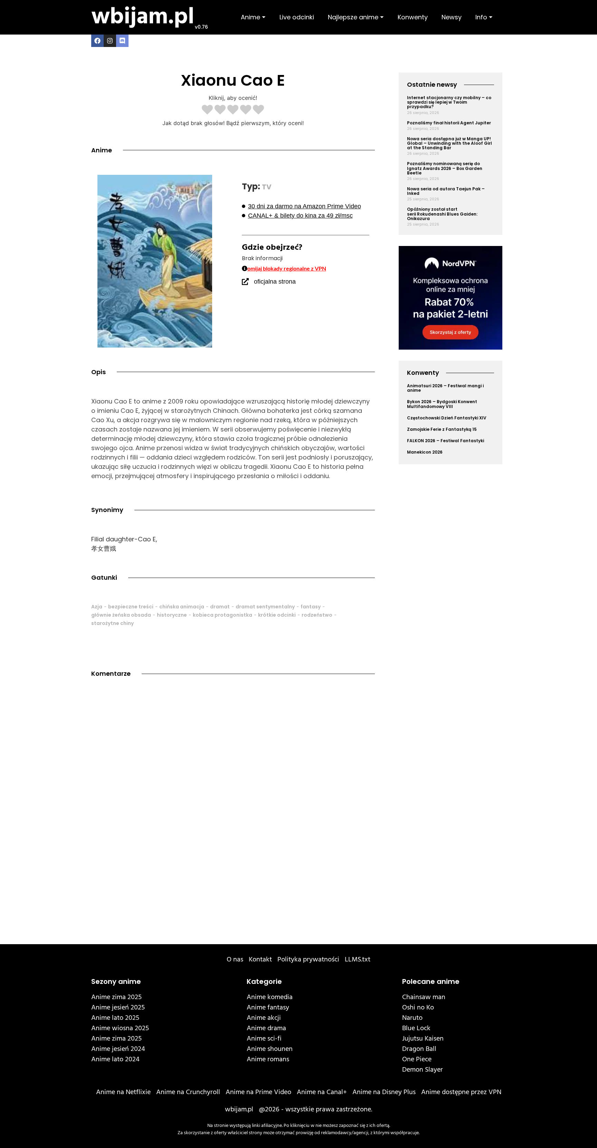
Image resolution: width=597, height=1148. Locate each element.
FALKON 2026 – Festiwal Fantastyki (445, 441)
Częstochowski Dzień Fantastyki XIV (446, 418)
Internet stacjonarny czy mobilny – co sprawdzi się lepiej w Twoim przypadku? (449, 102)
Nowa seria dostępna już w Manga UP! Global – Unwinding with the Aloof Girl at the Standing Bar (449, 143)
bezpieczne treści (130, 606)
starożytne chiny (112, 623)
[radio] (207, 110)
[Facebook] (97, 41)
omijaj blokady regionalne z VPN (286, 268)
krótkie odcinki (277, 615)
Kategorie (264, 981)
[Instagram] (110, 41)
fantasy (311, 606)
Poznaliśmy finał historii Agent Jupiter (449, 123)
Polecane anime (430, 981)
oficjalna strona (275, 281)
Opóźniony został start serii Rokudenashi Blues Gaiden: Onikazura (442, 213)
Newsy (452, 17)
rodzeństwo (317, 615)
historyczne (172, 615)
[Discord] (122, 41)
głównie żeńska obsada (121, 615)
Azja (96, 606)
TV (267, 187)
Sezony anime (116, 981)
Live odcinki (296, 17)
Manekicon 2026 (425, 452)
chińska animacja (181, 606)
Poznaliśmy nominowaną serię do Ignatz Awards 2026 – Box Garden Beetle (444, 168)
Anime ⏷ (253, 17)
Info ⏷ (484, 17)
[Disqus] (233, 784)
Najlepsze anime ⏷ (356, 17)
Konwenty (413, 17)
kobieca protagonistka (222, 615)
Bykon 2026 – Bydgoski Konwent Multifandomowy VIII (442, 404)
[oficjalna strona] (245, 281)
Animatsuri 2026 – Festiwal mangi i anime (445, 388)
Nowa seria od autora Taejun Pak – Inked (446, 191)
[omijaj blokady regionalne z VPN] (244, 268)
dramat (220, 606)
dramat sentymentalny (265, 606)
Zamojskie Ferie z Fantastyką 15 (442, 429)
